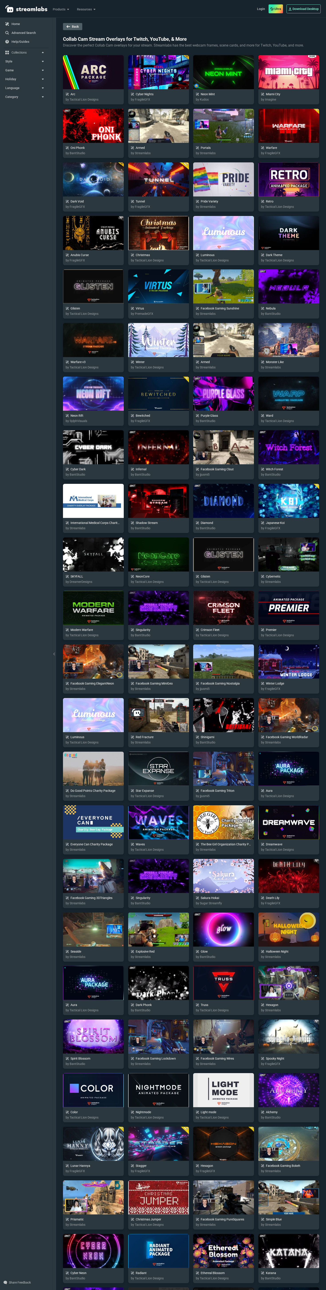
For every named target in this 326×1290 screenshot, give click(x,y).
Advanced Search (24, 33)
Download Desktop (306, 9)
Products (59, 9)
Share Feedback (20, 1282)
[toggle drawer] (54, 654)
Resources (84, 9)
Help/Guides (20, 41)
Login (261, 9)
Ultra (277, 9)
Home (16, 24)
